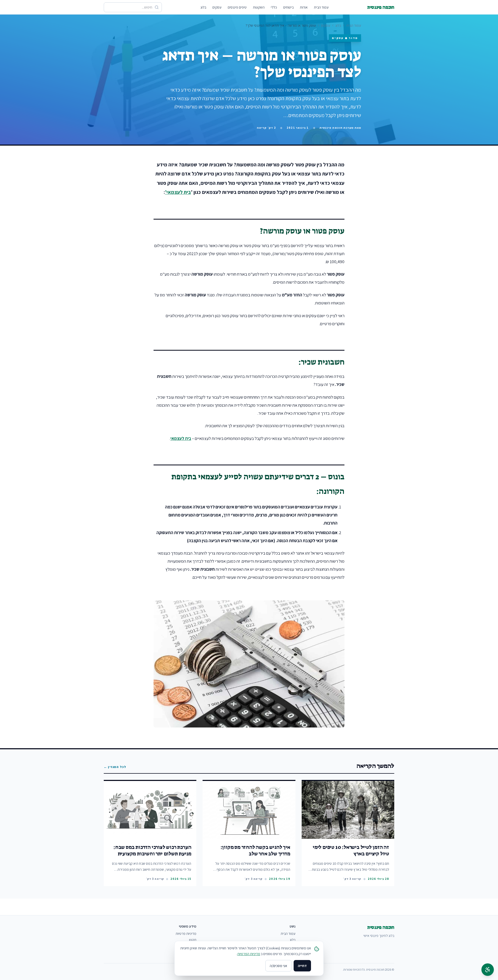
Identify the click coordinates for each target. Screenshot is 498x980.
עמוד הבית (321, 7)
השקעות (259, 7)
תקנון (192, 939)
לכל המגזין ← (115, 767)
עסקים (217, 7)
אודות (304, 7)
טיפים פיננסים (237, 7)
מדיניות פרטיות (186, 933)
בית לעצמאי (180, 438)
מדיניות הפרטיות (248, 953)
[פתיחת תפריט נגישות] (487, 969)
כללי (274, 7)
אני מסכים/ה (278, 965)
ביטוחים (288, 7)
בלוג (203, 7)
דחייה (302, 965)
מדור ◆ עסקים (345, 38)
